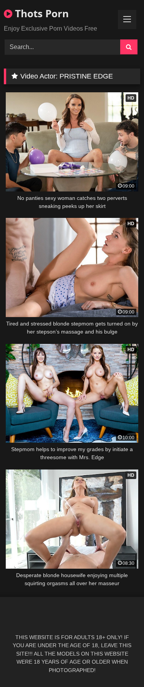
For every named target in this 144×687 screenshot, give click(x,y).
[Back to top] (120, 664)
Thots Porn (40, 13)
